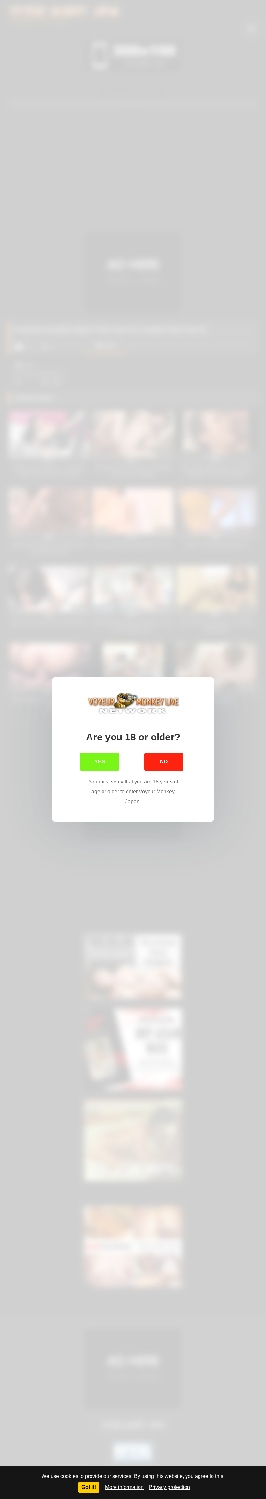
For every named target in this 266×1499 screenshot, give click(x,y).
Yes (99, 761)
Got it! (88, 1487)
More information (124, 1487)
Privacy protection (169, 1487)
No (164, 761)
